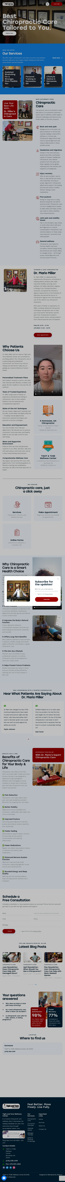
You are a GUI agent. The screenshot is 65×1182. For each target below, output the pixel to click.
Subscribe (47, 599)
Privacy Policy (49, 594)
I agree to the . (45, 594)
